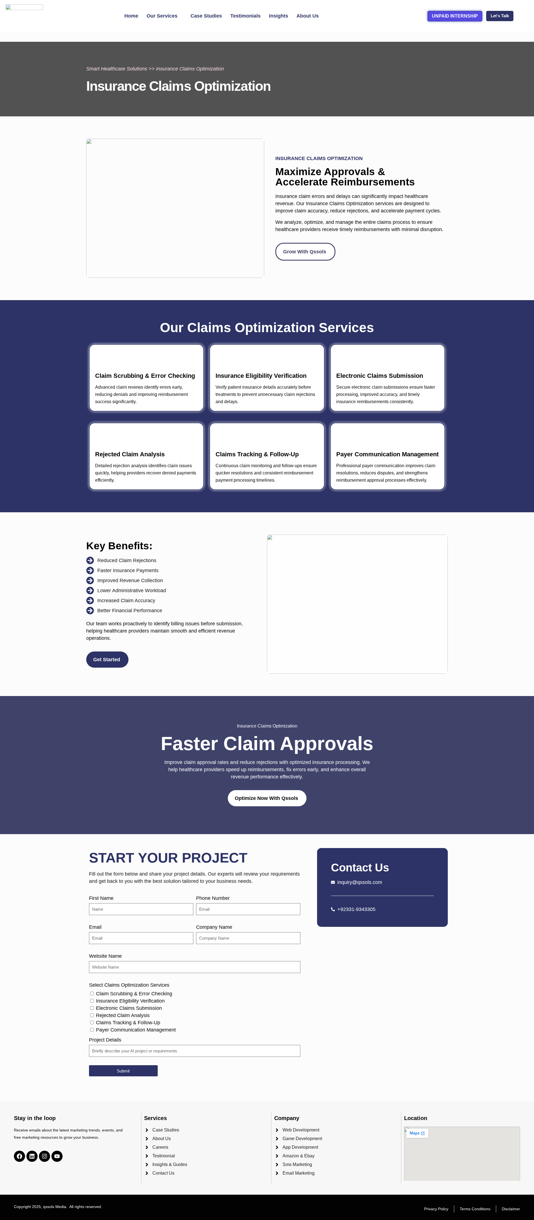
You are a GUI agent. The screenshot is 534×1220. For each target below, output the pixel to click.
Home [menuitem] (131, 16)
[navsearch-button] (523, 16)
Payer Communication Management (136, 1030)
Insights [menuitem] (278, 16)
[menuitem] (164, 16)
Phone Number (213, 898)
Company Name (214, 927)
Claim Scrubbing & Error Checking (134, 993)
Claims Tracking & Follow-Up (128, 1022)
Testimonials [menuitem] (245, 16)
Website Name (105, 956)
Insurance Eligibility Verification (130, 1001)
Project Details (105, 1040)
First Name (101, 898)
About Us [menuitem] (307, 16)
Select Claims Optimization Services (129, 985)
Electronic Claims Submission (129, 1008)
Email (95, 927)
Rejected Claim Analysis (123, 1015)
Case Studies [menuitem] (206, 16)
